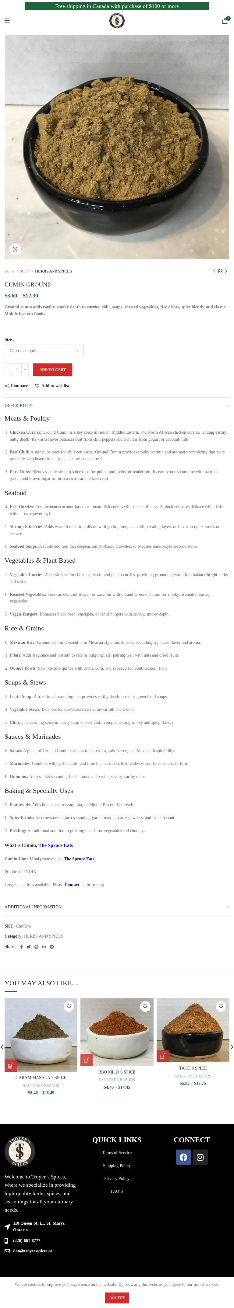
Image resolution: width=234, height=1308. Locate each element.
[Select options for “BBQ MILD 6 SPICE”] (86, 1060)
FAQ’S (117, 1191)
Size (8, 339)
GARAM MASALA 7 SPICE (41, 1077)
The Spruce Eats (55, 845)
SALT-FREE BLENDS (41, 1085)
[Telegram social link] (52, 947)
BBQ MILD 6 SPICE (117, 1072)
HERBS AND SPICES (53, 271)
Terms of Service (117, 1152)
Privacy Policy (116, 1178)
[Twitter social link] (29, 947)
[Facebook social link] (21, 947)
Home (10, 271)
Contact (72, 885)
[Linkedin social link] (44, 947)
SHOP (25, 271)
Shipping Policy (117, 1166)
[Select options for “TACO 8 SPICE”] (163, 1056)
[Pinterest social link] (37, 947)
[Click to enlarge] (15, 249)
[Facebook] (183, 1157)
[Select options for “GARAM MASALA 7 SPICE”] (11, 1066)
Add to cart (52, 369)
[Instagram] (200, 1157)
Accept (117, 1298)
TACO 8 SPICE (193, 1068)
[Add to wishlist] (69, 1006)
